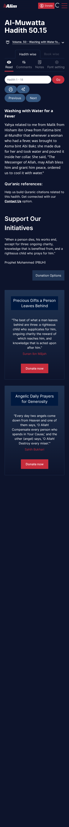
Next (33, 98)
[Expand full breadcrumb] (8, 41)
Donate (49, 5)
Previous (15, 98)
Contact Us (13, 201)
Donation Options (48, 275)
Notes (39, 67)
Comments (24, 67)
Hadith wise (27, 54)
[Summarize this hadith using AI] (23, 89)
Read (9, 67)
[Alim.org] (11, 6)
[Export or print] (11, 89)
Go (58, 80)
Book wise (51, 54)
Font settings (56, 67)
